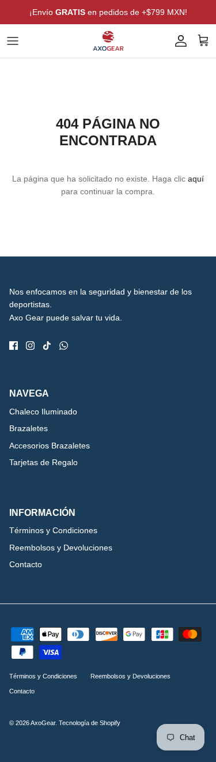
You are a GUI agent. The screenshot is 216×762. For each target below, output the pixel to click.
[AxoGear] (108, 41)
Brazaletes (28, 428)
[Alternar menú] (12, 41)
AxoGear (43, 722)
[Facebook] (13, 345)
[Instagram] (30, 345)
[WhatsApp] (63, 345)
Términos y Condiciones (53, 530)
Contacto (25, 564)
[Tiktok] (47, 345)
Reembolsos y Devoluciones (60, 547)
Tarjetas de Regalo (43, 462)
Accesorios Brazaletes (49, 445)
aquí (196, 178)
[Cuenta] (178, 41)
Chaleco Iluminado (43, 411)
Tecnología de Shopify (89, 722)
